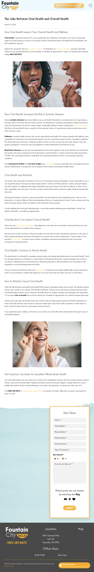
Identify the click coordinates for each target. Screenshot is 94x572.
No (63, 458)
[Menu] (90, 5)
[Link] (10, 5)
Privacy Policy (9, 566)
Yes (55, 458)
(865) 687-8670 (17, 542)
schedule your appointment (32, 391)
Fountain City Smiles (63, 49)
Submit (69, 508)
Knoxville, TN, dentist (35, 49)
